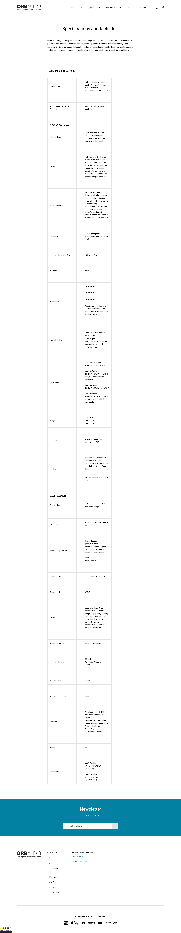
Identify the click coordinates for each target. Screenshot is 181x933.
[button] (6, 929)
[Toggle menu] (63, 863)
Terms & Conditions (79, 862)
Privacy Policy (77, 857)
